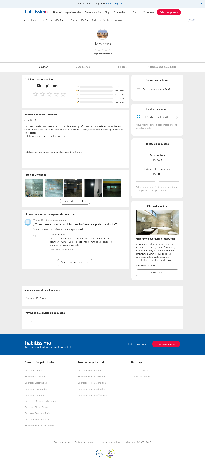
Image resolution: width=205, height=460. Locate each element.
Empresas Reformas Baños (37, 413)
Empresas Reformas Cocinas (38, 420)
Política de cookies (110, 442)
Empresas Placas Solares (36, 407)
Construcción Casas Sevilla (84, 20)
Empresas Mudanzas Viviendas (40, 401)
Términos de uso (62, 442)
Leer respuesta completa (62, 250)
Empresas (36, 20)
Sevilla (106, 20)
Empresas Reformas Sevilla (91, 389)
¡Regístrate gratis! (115, 4)
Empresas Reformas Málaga (91, 383)
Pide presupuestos (169, 12)
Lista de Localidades (140, 377)
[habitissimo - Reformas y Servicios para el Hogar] (36, 12)
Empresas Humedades (35, 389)
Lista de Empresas (139, 371)
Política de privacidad (86, 442)
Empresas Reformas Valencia (92, 395)
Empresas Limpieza (34, 395)
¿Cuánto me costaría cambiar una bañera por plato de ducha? (75, 224)
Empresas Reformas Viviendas (39, 426)
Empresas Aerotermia (35, 371)
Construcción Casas (56, 20)
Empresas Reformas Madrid (91, 377)
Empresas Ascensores (35, 377)
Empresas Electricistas (35, 383)
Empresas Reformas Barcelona (92, 371)
